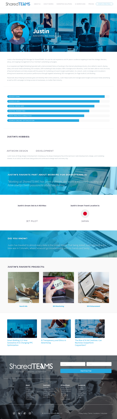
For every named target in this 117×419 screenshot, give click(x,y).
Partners (81, 395)
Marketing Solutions (64, 4)
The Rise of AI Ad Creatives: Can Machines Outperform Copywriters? (88, 342)
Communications (66, 389)
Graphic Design (48, 395)
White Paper (82, 393)
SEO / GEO (46, 397)
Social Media (47, 393)
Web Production (66, 391)
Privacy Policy (83, 413)
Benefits (81, 389)
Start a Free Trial (104, 4)
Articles (28, 393)
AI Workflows (80, 4)
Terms (90, 413)
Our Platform (30, 397)
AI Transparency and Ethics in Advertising (53, 341)
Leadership (29, 391)
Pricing (91, 4)
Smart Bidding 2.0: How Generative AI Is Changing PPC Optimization (20, 342)
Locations (96, 413)
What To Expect (31, 395)
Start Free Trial (86, 371)
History (28, 389)
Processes (29, 399)
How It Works (48, 4)
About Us (37, 4)
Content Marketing (49, 391)
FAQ (79, 391)
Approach (29, 387)
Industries (104, 413)
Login (80, 397)
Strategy (45, 387)
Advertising (64, 395)
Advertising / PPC (48, 389)
